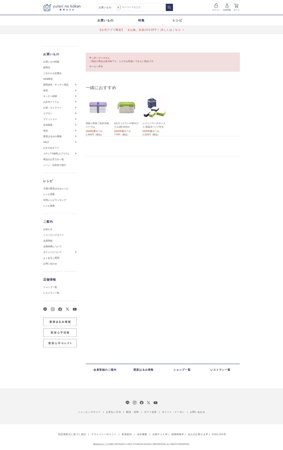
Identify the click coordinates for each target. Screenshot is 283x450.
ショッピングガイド (53, 235)
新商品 (46, 67)
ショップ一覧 (50, 287)
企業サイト (158, 434)
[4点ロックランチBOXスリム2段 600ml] (126, 107)
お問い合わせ (50, 263)
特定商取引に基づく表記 (72, 434)
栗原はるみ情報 (143, 369)
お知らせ (47, 229)
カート (237, 10)
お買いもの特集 (51, 61)
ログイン (216, 10)
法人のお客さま (197, 434)
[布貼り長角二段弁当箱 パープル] (98, 107)
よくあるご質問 (51, 258)
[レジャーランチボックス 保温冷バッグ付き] (154, 107)
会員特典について (52, 246)
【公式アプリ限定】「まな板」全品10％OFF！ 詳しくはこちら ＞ (141, 29)
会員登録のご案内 (105, 369)
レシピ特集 (49, 194)
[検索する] (169, 7)
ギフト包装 (150, 412)
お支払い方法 (113, 412)
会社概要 (142, 434)
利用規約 (127, 434)
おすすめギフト (51, 148)
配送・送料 (132, 412)
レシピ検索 (49, 205)
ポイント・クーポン (173, 412)
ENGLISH (218, 434)
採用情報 (176, 434)
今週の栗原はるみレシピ (55, 188)
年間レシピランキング (54, 200)
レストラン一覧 (51, 293)
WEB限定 (48, 79)
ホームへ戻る (96, 66)
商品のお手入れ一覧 (53, 159)
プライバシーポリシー (103, 434)
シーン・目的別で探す (54, 165)
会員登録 (227, 10)
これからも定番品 (52, 73)
